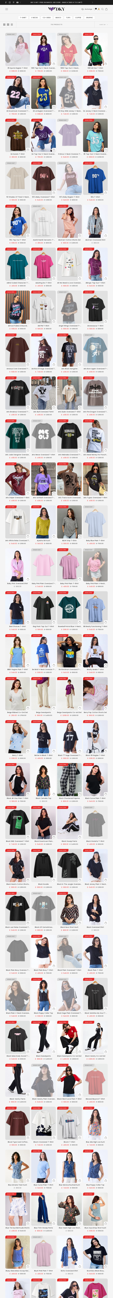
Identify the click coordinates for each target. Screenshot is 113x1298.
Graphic (89, 17)
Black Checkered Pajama (69, 798)
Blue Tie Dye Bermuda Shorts (17, 1228)
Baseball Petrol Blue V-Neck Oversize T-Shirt (69, 626)
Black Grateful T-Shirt (95, 841)
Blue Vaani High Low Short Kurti (69, 1228)
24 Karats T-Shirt (18, 154)
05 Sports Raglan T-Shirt (18, 68)
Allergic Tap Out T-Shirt (95, 283)
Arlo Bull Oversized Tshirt (43, 412)
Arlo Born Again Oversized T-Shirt (95, 369)
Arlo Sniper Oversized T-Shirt (17, 498)
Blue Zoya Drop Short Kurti (95, 1228)
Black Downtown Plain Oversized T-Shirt (43, 841)
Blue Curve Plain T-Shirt (43, 1185)
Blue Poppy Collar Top (95, 1185)
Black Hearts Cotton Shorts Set (18, 884)
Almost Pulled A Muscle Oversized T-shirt (17, 326)
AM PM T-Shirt (43, 326)
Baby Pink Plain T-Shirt (69, 583)
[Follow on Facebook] (6, 2)
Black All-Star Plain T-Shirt (17, 798)
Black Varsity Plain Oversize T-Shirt (43, 1099)
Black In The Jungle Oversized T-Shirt (69, 884)
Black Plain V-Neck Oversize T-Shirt (17, 1013)
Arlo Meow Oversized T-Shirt (43, 455)
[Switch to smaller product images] (8, 25)
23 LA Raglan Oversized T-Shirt (43, 111)
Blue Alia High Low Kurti (95, 1142)
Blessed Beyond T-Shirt (95, 1099)
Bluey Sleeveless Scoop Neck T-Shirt (17, 1271)
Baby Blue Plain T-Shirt (95, 540)
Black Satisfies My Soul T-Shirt (95, 1013)
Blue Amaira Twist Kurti (17, 1185)
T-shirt (23, 17)
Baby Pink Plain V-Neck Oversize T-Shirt (95, 583)
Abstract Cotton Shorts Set (69, 240)
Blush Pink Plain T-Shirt (43, 1271)
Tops (68, 17)
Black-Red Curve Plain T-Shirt (69, 1099)
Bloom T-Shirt (69, 1142)
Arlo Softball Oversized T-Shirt (43, 498)
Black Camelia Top (43, 798)
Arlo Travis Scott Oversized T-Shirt (69, 498)
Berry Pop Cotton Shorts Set (95, 712)
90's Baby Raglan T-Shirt (69, 197)
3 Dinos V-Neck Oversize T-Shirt (69, 154)
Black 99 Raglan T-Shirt (95, 755)
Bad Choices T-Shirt (17, 626)
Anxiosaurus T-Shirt (95, 326)
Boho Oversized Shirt (69, 1271)
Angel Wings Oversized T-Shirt (69, 326)
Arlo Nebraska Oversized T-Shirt (69, 455)
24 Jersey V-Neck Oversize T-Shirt (95, 111)
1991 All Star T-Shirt (95, 68)
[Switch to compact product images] (12, 25)
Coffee (78, 17)
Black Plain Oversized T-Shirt (69, 970)
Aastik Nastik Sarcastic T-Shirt (43, 240)
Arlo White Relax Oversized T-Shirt (17, 540)
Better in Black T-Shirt (44, 755)
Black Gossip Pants (69, 841)
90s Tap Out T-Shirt (17, 240)
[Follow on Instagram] (10, 2)
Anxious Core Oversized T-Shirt (18, 369)
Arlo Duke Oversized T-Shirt (69, 412)
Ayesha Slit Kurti (43, 540)
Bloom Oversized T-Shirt (44, 1142)
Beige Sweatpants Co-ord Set (69, 712)
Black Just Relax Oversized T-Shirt (18, 927)
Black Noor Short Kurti (69, 927)
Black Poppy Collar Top (43, 1013)
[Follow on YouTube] (17, 2)
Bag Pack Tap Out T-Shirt (43, 626)
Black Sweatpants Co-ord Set (69, 1056)
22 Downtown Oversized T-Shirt (18, 111)
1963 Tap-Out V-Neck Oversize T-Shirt (69, 68)
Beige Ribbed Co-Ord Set (17, 712)
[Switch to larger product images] (4, 25)
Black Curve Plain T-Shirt (95, 798)
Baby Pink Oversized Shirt (17, 583)
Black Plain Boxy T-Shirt (43, 970)
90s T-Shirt (95, 197)
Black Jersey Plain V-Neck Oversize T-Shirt (95, 884)
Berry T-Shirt (17, 755)
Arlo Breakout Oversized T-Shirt (18, 412)
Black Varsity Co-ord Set (95, 1056)
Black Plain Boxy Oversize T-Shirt (17, 970)
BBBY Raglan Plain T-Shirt (17, 669)
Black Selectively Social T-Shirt (17, 1056)
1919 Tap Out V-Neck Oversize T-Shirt (43, 68)
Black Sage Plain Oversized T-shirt (69, 1013)
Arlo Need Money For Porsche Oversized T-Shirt (95, 455)
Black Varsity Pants (17, 1099)
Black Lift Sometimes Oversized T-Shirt (43, 927)
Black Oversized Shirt (95, 927)
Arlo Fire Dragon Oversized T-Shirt (95, 412)
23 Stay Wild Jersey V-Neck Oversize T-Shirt (69, 111)
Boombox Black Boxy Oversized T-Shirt (95, 1271)
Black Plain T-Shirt (95, 970)
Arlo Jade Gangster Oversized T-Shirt (17, 455)
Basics (58, 17)
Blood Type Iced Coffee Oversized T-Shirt (17, 1142)
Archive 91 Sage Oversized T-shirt (44, 369)
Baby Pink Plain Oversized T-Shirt (43, 583)
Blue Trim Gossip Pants (43, 1228)
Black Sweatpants (43, 1056)
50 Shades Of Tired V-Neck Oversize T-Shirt (18, 197)
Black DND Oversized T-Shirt (17, 841)
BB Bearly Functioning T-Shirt (95, 626)
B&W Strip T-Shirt (69, 540)
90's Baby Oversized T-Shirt (43, 197)
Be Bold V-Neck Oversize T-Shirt (43, 669)
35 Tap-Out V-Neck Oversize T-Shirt (95, 154)
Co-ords (47, 17)
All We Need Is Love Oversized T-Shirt (69, 283)
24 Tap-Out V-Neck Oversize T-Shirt (44, 154)
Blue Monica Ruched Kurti (69, 1185)
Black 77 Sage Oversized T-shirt (69, 755)
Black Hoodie (43, 884)
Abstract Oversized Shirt (95, 240)
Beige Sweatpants (43, 712)
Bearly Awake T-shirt (95, 669)
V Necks (34, 17)
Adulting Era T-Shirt (44, 283)
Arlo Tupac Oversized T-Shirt (95, 498)
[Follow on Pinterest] (13, 2)
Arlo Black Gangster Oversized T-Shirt (69, 369)
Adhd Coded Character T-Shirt (17, 283)
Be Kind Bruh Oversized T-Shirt (69, 669)
